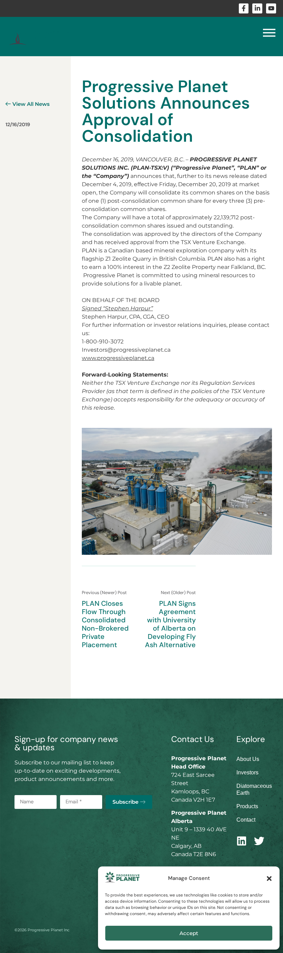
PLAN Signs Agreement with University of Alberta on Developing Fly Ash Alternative (170, 624)
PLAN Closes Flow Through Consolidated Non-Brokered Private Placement (105, 624)
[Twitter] (259, 841)
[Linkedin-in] (257, 8)
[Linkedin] (241, 841)
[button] (269, 878)
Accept (188, 933)
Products (247, 806)
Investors (247, 772)
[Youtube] (271, 8)
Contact (245, 820)
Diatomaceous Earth (252, 789)
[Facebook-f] (244, 8)
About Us (247, 759)
